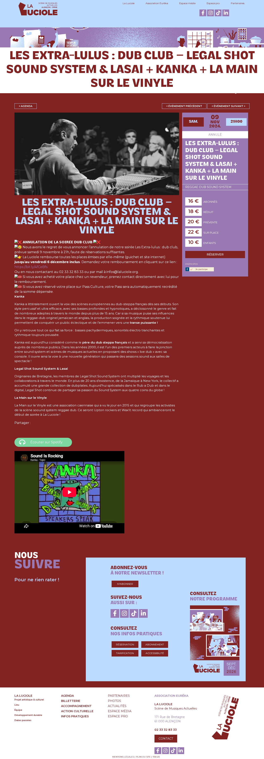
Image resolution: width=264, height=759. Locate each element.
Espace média (187, 3)
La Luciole (128, 3)
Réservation (125, 644)
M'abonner (125, 583)
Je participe (202, 269)
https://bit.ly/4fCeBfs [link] (30, 267)
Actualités (117, 706)
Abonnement (154, 644)
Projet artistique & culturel (29, 699)
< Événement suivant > (228, 106)
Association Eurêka (157, 3)
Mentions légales (123, 756)
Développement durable (28, 715)
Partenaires (237, 3)
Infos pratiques (227, 92)
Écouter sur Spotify (46, 442)
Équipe (18, 710)
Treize (156, 756)
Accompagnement (117, 92)
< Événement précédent (184, 106)
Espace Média (119, 711)
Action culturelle (173, 92)
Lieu (16, 705)
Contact (166, 738)
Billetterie (73, 92)
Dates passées (22, 720)
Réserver (215, 254)
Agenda (34, 92)
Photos (114, 701)
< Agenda (25, 106)
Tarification (125, 653)
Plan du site (143, 756)
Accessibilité (155, 653)
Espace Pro (118, 716)
